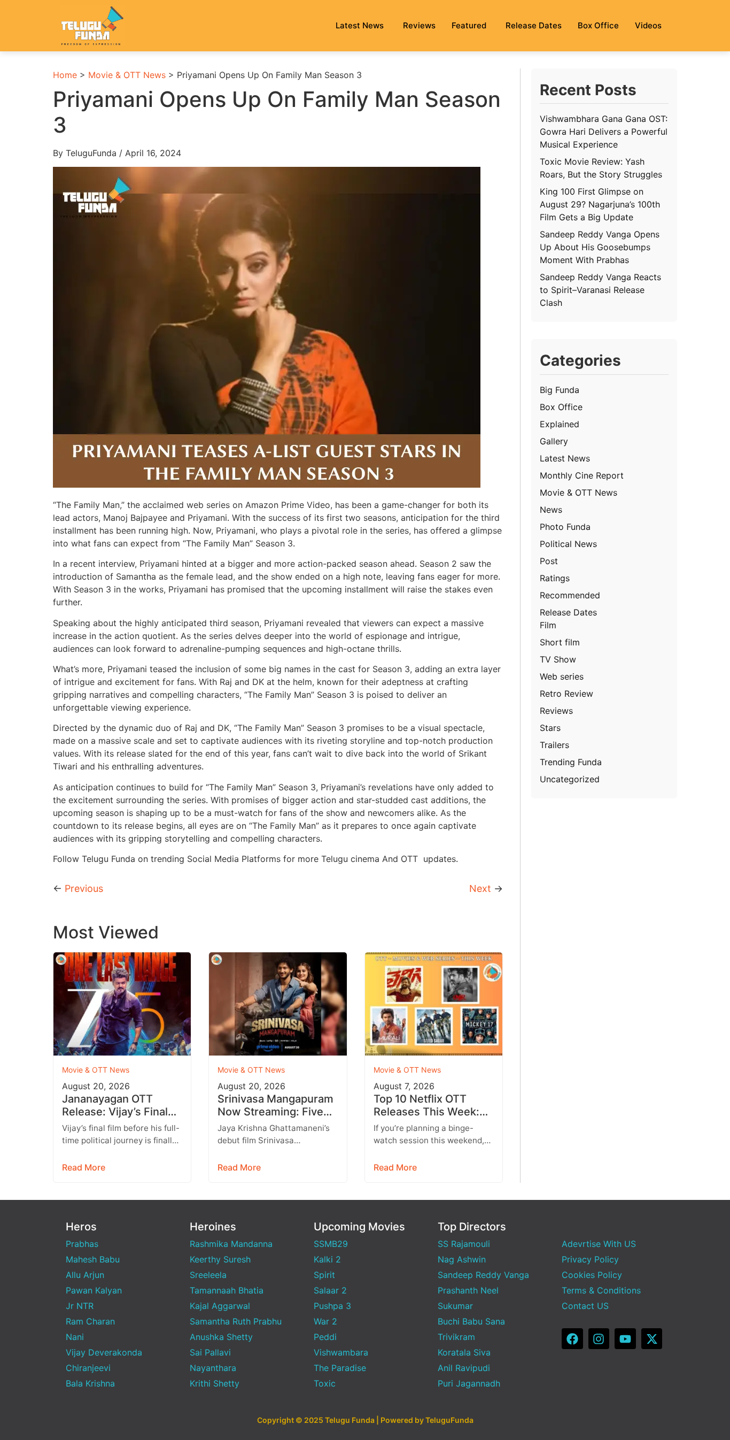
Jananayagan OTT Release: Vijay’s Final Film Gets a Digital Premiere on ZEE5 (115, 1105)
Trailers (554, 745)
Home (65, 75)
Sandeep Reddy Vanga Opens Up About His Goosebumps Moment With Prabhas (599, 247)
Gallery (554, 441)
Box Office (598, 25)
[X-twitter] (652, 1339)
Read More (83, 1167)
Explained (559, 424)
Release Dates (534, 25)
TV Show (558, 659)
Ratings (555, 578)
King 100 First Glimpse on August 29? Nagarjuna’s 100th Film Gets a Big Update (600, 204)
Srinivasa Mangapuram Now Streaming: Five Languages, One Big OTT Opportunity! (275, 1105)
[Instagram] (599, 1339)
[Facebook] (572, 1339)
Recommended (570, 595)
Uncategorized (570, 779)
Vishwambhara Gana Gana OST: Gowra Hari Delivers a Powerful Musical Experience (603, 131)
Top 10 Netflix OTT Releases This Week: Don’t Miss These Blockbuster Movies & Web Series (429, 1105)
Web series (562, 676)
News (551, 509)
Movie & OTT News (127, 75)
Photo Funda (565, 526)
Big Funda (559, 389)
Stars (550, 727)
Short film (560, 642)
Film (548, 625)
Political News (568, 543)
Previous (84, 888)
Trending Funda (571, 762)
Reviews (419, 25)
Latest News (360, 25)
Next (480, 888)
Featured (469, 25)
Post (549, 561)
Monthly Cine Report (582, 475)
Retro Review (566, 693)
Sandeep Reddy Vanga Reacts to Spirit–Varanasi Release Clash (600, 290)
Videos (648, 25)
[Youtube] (625, 1339)
